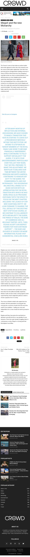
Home (2, 17)
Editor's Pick (7, 17)
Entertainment (4, 497)
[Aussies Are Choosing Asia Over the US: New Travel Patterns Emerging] (4, 412)
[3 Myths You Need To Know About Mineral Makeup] (4, 463)
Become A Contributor (12, 551)
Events (11, 20)
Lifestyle (3, 502)
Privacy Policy (20, 549)
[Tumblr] (19, 543)
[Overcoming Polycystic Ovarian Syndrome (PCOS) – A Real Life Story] (4, 471)
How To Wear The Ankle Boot (7, 350)
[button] (28, 9)
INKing (2, 493)
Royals (2, 331)
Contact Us (20, 551)
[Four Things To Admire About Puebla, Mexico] (4, 478)
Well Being (3, 495)
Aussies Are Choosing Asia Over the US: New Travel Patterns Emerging (18, 412)
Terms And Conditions (11, 549)
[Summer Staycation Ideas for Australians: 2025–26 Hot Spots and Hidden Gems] (4, 405)
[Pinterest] (15, 543)
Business (3, 414)
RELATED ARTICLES (6, 392)
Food (2, 504)
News (8, 20)
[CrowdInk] (15, 3)
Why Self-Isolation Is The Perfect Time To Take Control (22, 351)
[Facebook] (6, 543)
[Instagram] (10, 543)
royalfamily (22, 329)
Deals (2, 407)
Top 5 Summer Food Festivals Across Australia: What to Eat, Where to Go (18, 397)
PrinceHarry (16, 329)
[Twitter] (23, 543)
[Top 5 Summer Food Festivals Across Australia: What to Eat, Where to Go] (4, 398)
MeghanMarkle (8, 329)
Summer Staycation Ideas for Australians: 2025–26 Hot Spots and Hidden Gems (18, 405)
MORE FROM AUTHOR (18, 392)
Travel (2, 507)
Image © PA (15, 240)
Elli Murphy (4, 31)
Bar (2, 399)
